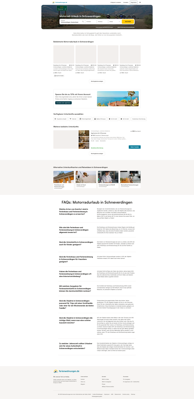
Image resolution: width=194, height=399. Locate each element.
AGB (112, 394)
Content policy (126, 394)
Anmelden (125, 2)
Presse (103, 384)
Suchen (128, 21)
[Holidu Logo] (59, 2)
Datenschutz (118, 394)
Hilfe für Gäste (105, 379)
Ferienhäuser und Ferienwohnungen (104, 27)
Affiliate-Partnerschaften (108, 386)
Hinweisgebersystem (97, 396)
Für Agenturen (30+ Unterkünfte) (131, 381)
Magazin (83, 384)
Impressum (107, 394)
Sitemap (133, 394)
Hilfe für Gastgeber (106, 381)
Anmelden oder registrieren (63, 102)
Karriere (82, 379)
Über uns (83, 381)
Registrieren (134, 2)
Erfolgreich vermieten (116, 2)
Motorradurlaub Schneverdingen (126, 27)
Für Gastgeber (126, 379)
